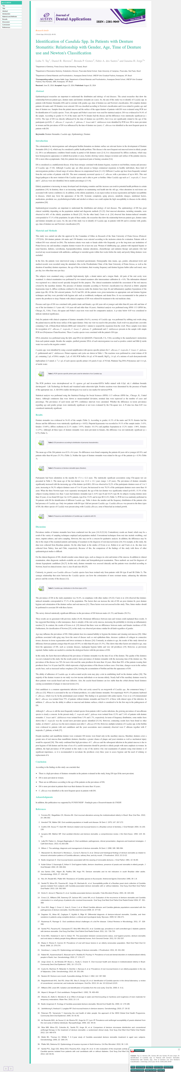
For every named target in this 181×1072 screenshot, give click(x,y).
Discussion (6, 22)
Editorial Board (168, 1067)
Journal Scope (140, 1067)
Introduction (6, 14)
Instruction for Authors (137, 1070)
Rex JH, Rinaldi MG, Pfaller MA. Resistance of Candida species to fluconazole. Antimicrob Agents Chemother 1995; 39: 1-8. (89, 879)
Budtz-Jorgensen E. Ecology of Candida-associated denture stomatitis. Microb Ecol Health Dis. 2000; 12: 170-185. (85, 1004)
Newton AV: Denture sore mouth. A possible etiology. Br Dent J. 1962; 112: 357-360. (73, 976)
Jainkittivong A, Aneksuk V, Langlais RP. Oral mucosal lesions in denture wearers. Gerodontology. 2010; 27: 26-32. (85, 1008)
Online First (149, 1067)
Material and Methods (9, 16)
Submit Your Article (150, 1070)
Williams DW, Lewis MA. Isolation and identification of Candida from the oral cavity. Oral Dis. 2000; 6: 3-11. (82, 988)
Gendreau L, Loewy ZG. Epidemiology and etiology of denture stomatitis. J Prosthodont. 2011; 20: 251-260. (83, 950)
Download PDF (139, 1050)
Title (3, 8)
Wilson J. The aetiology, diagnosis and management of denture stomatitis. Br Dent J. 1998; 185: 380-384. (82, 848)
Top (3, 6)
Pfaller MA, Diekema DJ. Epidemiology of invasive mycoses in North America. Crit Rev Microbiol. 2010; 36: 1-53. (84, 1044)
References (6, 27)
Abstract (5, 11)
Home (132, 1067)
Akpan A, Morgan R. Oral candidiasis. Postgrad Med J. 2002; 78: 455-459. (70, 992)
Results (4, 19)
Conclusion (6, 25)
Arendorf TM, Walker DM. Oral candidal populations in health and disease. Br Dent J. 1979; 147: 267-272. (82, 822)
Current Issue (158, 1067)
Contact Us (161, 1070)
